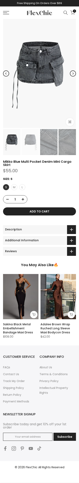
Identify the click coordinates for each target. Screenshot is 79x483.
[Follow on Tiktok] (39, 448)
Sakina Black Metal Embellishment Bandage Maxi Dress (18, 328)
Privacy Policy (49, 381)
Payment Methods (16, 401)
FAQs (6, 367)
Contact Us (11, 374)
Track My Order (14, 381)
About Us (46, 367)
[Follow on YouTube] (31, 448)
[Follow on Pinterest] (22, 448)
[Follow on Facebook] (5, 448)
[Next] (73, 73)
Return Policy (12, 395)
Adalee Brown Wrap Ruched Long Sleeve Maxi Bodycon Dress (55, 328)
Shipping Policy (13, 388)
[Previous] (6, 73)
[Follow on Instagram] (14, 448)
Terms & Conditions (54, 374)
